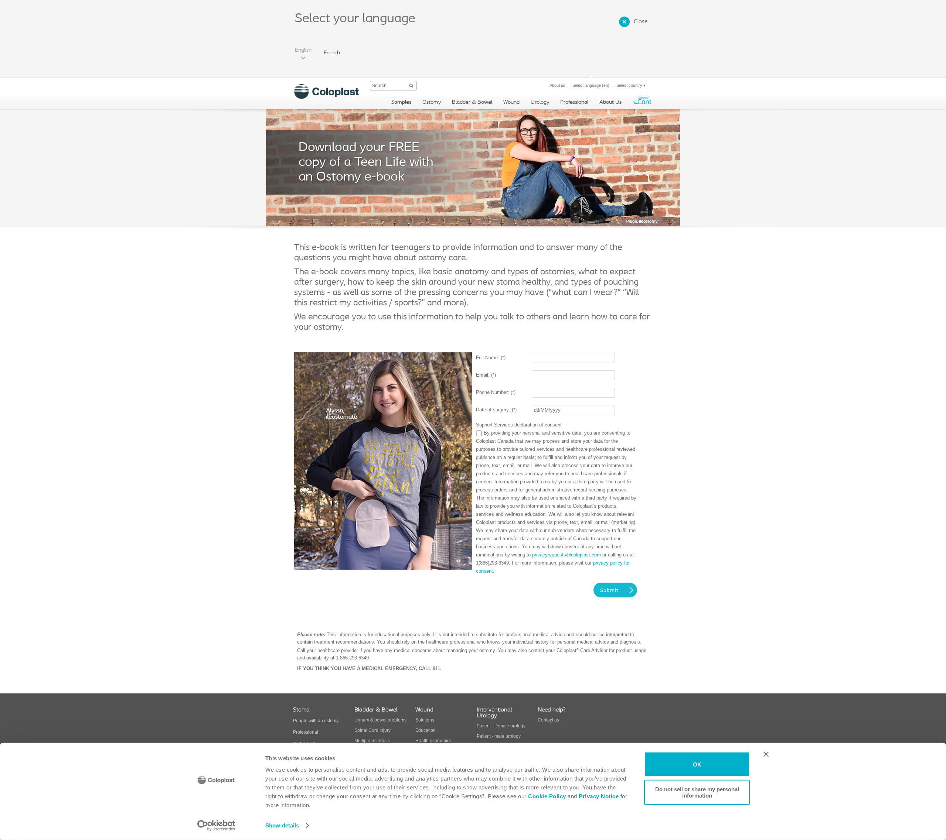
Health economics (433, 740)
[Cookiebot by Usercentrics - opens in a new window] (216, 825)
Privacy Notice (598, 796)
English (303, 50)
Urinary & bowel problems (380, 720)
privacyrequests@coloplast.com (566, 555)
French (332, 53)
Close (640, 22)
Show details (282, 825)
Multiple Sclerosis (372, 740)
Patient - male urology (499, 736)
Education (425, 730)
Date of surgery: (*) (496, 409)
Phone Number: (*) (495, 392)
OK (697, 764)
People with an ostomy (315, 720)
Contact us (548, 720)
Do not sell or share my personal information (697, 792)
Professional (305, 732)
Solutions (424, 720)
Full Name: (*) (491, 357)
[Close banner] (766, 754)
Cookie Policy (547, 796)
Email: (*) (486, 375)
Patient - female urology (501, 725)
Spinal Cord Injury (372, 730)
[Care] (642, 102)
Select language (590, 85)
